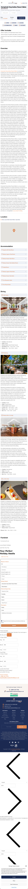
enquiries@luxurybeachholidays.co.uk (9, 677)
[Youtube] (15, 742)
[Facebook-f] (9, 742)
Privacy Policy (14, 887)
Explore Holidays (4, 674)
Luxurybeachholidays (15, 749)
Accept (14, 877)
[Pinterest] (12, 742)
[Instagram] (18, 742)
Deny (14, 880)
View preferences (14, 884)
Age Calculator (4, 630)
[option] (14, 572)
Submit (14, 625)
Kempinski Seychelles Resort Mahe (9, 71)
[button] (26, 866)
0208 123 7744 (4, 556)
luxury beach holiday (17, 211)
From (2, 18)
